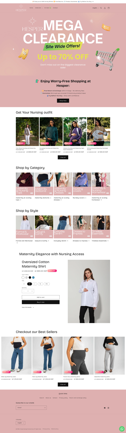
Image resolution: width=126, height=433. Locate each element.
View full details (27, 307)
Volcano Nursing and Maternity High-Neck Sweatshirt (73, 149)
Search (42, 398)
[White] (23, 277)
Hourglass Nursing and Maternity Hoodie (49, 149)
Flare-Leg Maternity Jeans (39, 376)
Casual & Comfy (41, 241)
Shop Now (63, 100)
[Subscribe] (45, 408)
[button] (38, 8)
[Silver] (26, 277)
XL (40, 284)
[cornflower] (33, 277)
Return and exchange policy (77, 398)
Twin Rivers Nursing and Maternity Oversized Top (26, 149)
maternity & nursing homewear (99, 199)
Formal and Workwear (24, 241)
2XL (47, 284)
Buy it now (40, 302)
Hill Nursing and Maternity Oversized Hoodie (97, 149)
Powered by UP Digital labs (34, 429)
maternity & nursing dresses (61, 199)
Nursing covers (78, 198)
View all (63, 157)
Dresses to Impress (80, 241)
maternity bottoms (42, 198)
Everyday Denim (60, 241)
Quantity (24, 287)
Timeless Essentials (99, 241)
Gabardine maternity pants (102, 376)
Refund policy (54, 428)
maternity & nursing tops (23, 199)
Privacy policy (63, 398)
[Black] (30, 277)
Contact (55, 398)
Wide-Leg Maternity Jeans (8, 376)
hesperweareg (23, 429)
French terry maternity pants (71, 376)
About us (48, 398)
